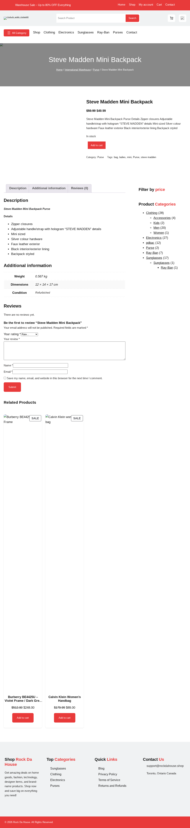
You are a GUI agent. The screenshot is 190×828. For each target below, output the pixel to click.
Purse (96, 69)
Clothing (55, 774)
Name (8, 365)
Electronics (57, 780)
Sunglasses (58, 768)
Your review (12, 339)
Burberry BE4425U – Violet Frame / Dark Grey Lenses (23, 699)
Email (8, 371)
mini (129, 157)
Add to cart (97, 145)
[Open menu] (16, 32)
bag (116, 157)
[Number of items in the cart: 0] (171, 18)
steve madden (148, 157)
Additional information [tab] (48, 188)
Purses (55, 785)
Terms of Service (109, 780)
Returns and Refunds (112, 785)
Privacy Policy (107, 774)
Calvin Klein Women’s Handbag (64, 698)
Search (132, 18)
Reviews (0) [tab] (79, 188)
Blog (101, 768)
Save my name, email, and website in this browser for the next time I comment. (54, 378)
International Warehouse (78, 69)
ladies (122, 157)
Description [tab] (17, 188)
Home (59, 69)
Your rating (12, 334)
